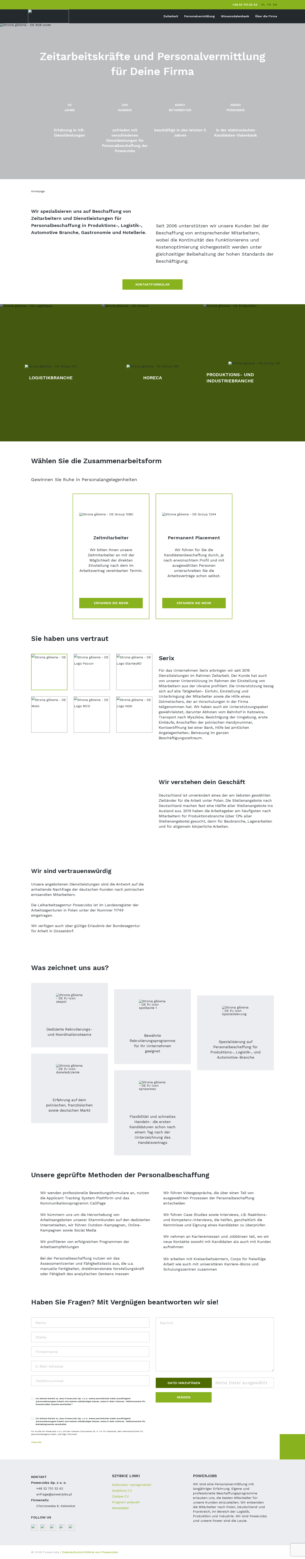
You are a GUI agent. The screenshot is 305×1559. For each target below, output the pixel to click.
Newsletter (120, 1508)
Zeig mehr (36, 1442)
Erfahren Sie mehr (111, 603)
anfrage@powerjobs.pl (54, 1494)
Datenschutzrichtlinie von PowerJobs (90, 1552)
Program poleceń (126, 1502)
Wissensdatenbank (235, 16)
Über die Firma (266, 16)
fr (269, 4)
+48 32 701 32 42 (244, 4)
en (275, 4)
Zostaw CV (120, 1496)
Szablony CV (122, 1491)
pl (263, 4)
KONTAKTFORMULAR (152, 284)
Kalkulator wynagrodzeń (131, 1485)
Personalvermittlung (199, 16)
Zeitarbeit (170, 16)
